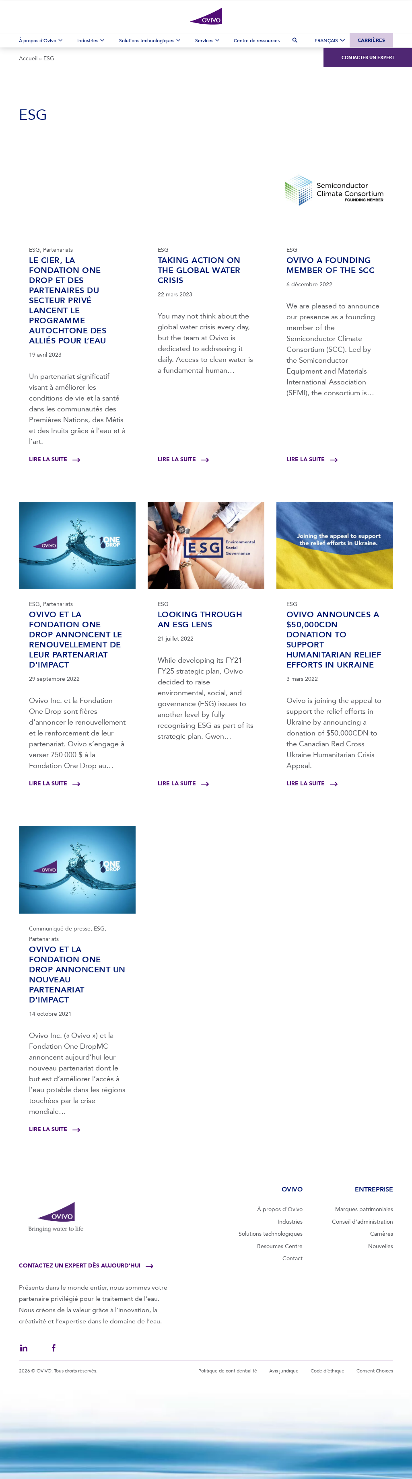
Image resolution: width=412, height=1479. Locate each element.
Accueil (28, 58)
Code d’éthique (327, 1371)
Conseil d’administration (362, 1221)
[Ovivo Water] (206, 16)
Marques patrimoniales (364, 1209)
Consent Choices (374, 1371)
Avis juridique (284, 1371)
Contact (292, 1258)
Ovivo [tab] (292, 1189)
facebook (53, 1348)
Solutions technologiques (271, 1233)
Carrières (371, 40)
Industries (290, 1221)
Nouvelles (380, 1246)
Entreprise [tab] (374, 1189)
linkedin (24, 1348)
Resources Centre (280, 1246)
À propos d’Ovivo (280, 1209)
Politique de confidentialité (227, 1371)
